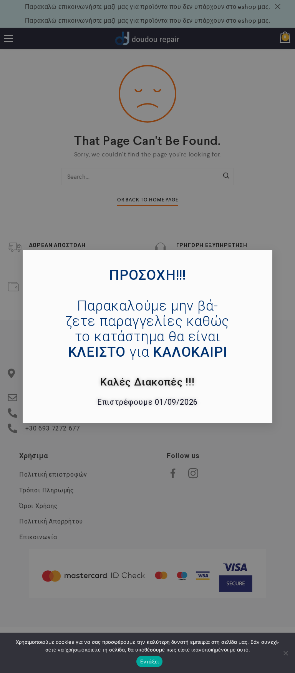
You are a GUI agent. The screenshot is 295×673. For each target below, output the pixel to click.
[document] (147, 336)
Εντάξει (149, 661)
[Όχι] (285, 653)
